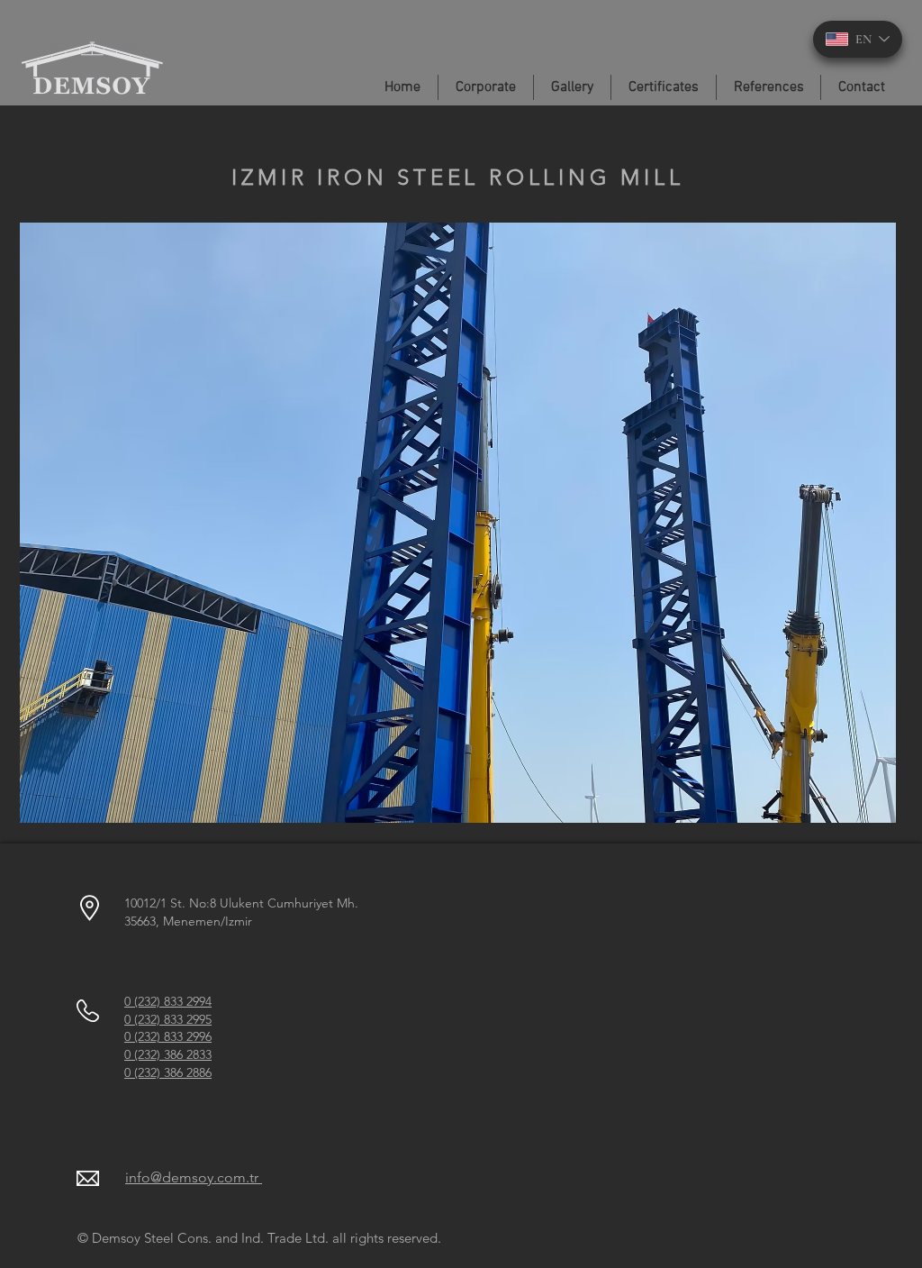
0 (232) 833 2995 (168, 1019)
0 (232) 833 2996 (168, 1036)
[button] (458, 523)
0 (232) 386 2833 (168, 1054)
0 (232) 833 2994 (168, 1001)
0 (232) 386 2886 (168, 1072)
